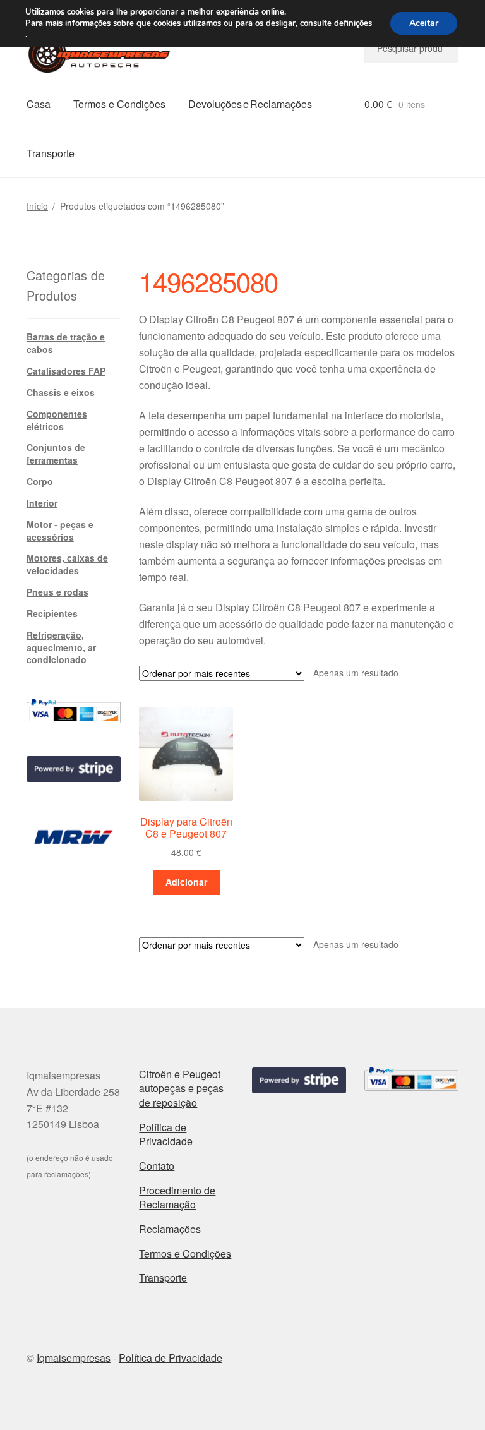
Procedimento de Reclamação (177, 1197)
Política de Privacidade (166, 1134)
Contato (156, 1165)
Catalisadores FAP (66, 370)
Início (37, 206)
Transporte (51, 153)
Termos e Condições (119, 104)
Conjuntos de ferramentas (56, 453)
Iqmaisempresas (74, 1357)
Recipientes (52, 613)
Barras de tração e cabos (66, 343)
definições (353, 23)
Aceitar (423, 23)
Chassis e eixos (61, 392)
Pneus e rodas (57, 592)
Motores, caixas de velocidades (67, 564)
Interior (42, 502)
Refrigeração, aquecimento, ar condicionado (61, 647)
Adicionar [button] (186, 881)
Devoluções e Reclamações (250, 104)
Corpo (40, 481)
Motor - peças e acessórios (60, 530)
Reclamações (170, 1229)
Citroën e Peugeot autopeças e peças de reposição (181, 1088)
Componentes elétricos (57, 420)
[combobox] (411, 48)
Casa (39, 104)
